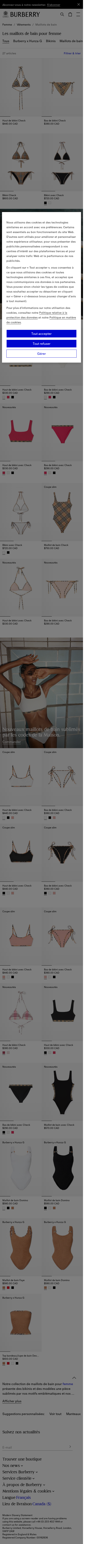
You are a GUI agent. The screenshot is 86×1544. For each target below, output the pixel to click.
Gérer (41, 353)
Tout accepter (41, 333)
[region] (41, 287)
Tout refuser (41, 343)
